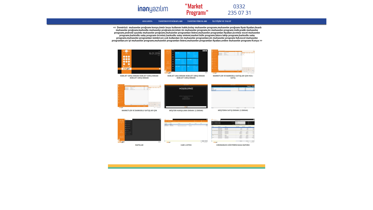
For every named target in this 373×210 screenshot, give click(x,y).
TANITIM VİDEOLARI (197, 21)
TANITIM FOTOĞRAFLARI (169, 21)
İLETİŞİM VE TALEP (225, 21)
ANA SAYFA (143, 21)
